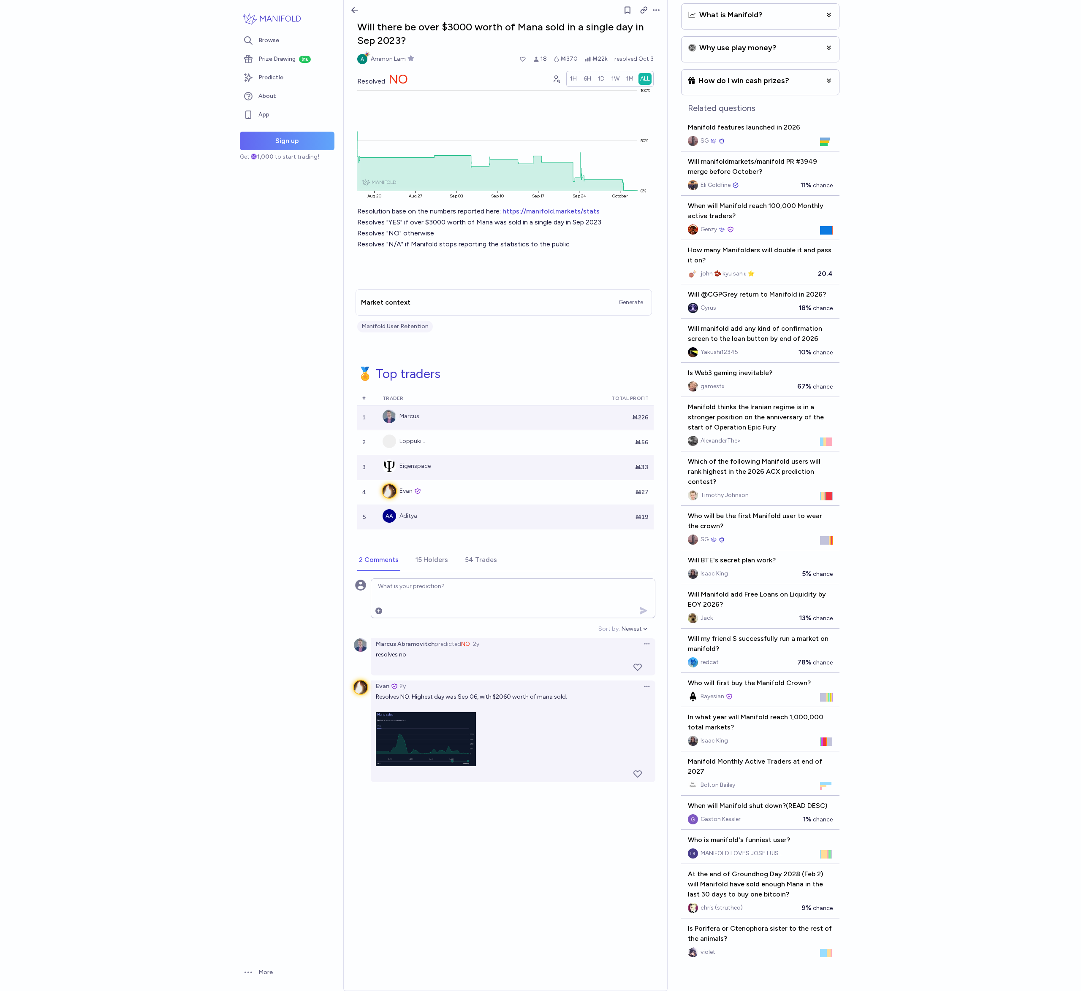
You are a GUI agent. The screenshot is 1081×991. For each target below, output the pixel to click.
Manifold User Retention (395, 326)
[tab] (378, 560)
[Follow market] (627, 10)
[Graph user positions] (556, 79)
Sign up (287, 141)
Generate (631, 302)
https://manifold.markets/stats (551, 211)
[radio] (573, 79)
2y (476, 644)
